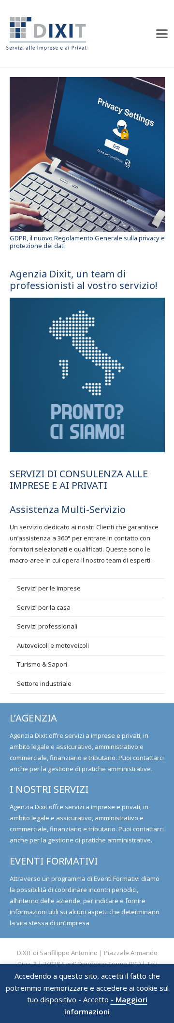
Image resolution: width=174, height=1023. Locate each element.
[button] (162, 33)
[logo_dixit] (46, 34)
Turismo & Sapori (42, 664)
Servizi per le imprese (49, 588)
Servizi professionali (47, 626)
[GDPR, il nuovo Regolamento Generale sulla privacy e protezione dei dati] (87, 154)
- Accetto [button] (93, 1000)
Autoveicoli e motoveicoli (53, 645)
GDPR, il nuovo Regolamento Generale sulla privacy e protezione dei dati (87, 242)
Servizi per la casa (44, 607)
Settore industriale (44, 683)
